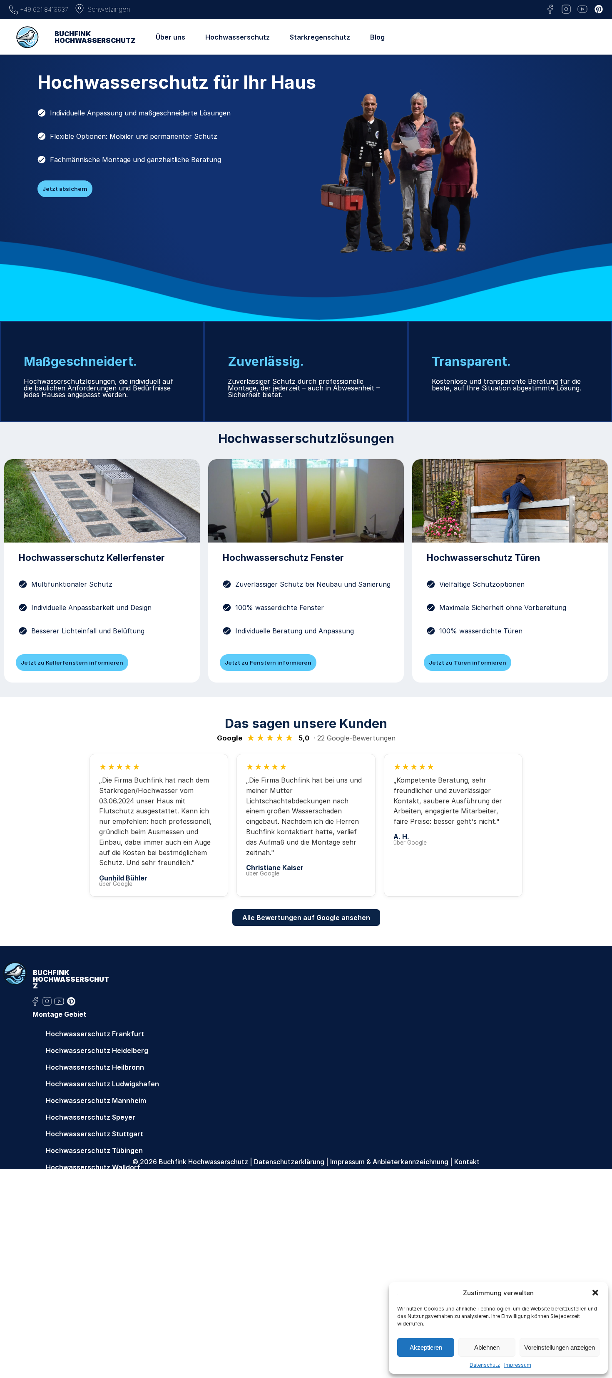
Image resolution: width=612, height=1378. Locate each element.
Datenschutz (485, 1365)
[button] (595, 1292)
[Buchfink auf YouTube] (582, 9)
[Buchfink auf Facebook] (550, 9)
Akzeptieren (426, 1347)
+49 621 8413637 (43, 9)
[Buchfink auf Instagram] (566, 9)
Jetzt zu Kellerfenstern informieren (72, 662)
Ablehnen (487, 1347)
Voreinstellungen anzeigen (559, 1347)
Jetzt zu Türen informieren (467, 662)
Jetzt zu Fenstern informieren (268, 662)
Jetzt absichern (64, 188)
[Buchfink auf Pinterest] (599, 9)
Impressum (517, 1365)
